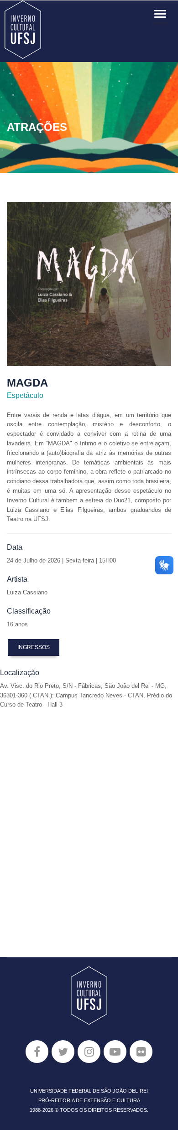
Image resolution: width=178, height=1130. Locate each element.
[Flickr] (141, 1051)
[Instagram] (89, 1051)
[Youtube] (115, 1051)
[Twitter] (63, 1051)
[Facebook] (37, 1051)
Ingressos (33, 647)
